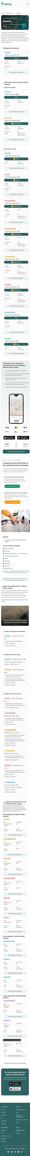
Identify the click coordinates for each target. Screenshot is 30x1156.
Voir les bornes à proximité (12, 486)
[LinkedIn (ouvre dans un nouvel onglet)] (18, 1152)
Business (3, 1123)
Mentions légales (20, 1130)
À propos (3, 1130)
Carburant (3, 1115)
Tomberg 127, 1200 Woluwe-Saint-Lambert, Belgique (13, 25)
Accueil (3, 1109)
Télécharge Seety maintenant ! (16, 451)
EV (2, 1118)
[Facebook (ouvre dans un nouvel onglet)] (8, 1152)
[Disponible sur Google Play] (23, 438)
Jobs (2, 1133)
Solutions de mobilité (21, 1119)
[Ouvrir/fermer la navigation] (28, 4)
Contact (3, 1141)
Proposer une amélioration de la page (15, 1063)
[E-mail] (22, 1152)
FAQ (17, 1112)
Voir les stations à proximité (12, 502)
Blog (17, 1122)
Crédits (18, 1133)
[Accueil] (6, 4)
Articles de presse (6, 1136)
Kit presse (3, 1138)
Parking (3, 1112)
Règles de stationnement (7, 13)
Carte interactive (20, 1109)
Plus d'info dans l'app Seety (16, 72)
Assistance (4, 1121)
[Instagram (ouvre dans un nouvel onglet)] (15, 1152)
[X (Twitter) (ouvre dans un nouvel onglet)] (11, 1152)
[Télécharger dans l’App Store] (9, 438)
